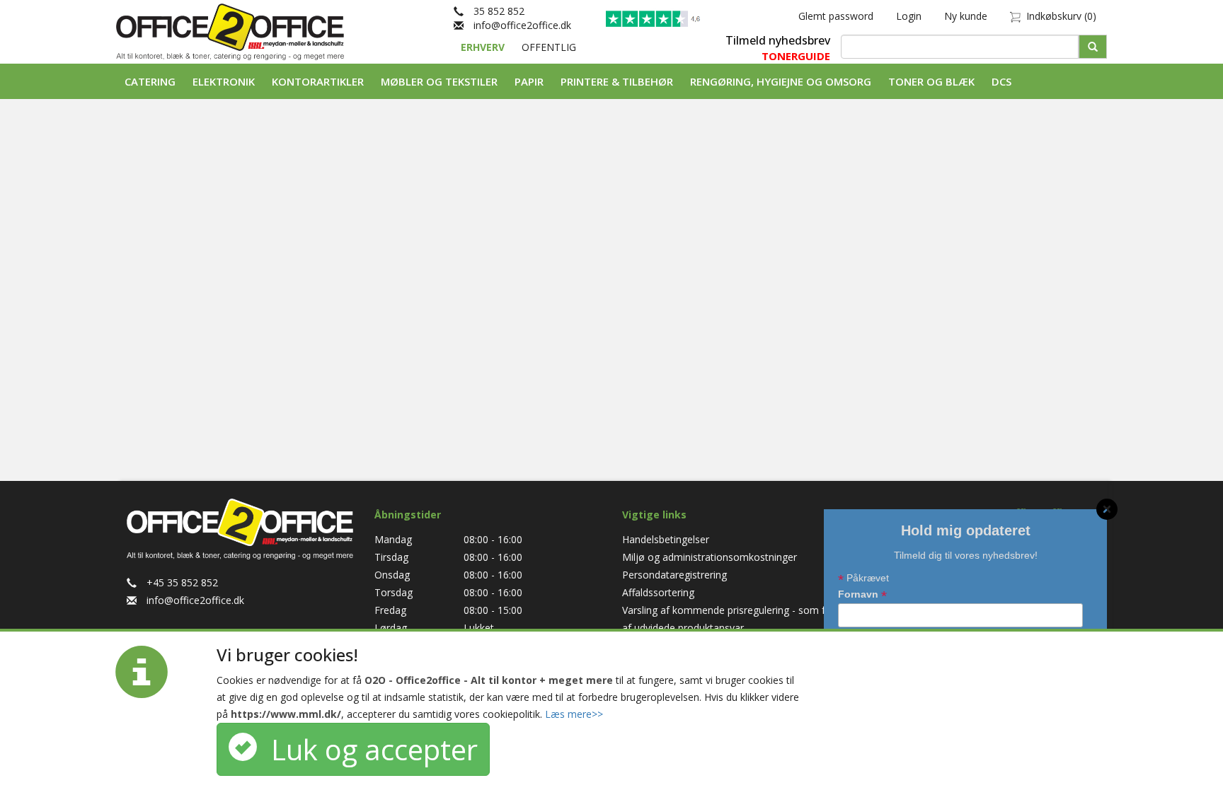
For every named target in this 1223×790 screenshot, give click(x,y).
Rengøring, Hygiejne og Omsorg (780, 81)
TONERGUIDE (796, 56)
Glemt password (835, 16)
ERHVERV (484, 47)
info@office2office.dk (517, 25)
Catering (150, 81)
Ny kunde (965, 16)
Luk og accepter (367, 749)
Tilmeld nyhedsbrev (777, 40)
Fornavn (862, 595)
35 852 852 (494, 11)
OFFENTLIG (549, 47)
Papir (529, 81)
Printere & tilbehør (617, 81)
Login (908, 16)
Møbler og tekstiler (439, 81)
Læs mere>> (574, 714)
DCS (1001, 81)
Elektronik (224, 81)
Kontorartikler (318, 81)
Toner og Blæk (931, 81)
